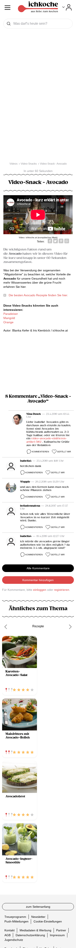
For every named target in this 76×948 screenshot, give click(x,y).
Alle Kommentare (38, 568)
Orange (8, 322)
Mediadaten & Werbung (35, 930)
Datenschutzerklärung (30, 935)
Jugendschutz (13, 939)
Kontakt (9, 930)
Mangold (9, 318)
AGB (7, 935)
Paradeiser (10, 313)
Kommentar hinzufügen (38, 580)
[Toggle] (67, 7)
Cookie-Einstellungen (48, 921)
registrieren (61, 589)
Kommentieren (40, 451)
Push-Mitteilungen (16, 921)
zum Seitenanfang (38, 906)
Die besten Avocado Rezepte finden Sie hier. (38, 295)
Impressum (57, 935)
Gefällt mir (64, 451)
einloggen (39, 589)
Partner (61, 930)
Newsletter (38, 916)
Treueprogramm (15, 916)
